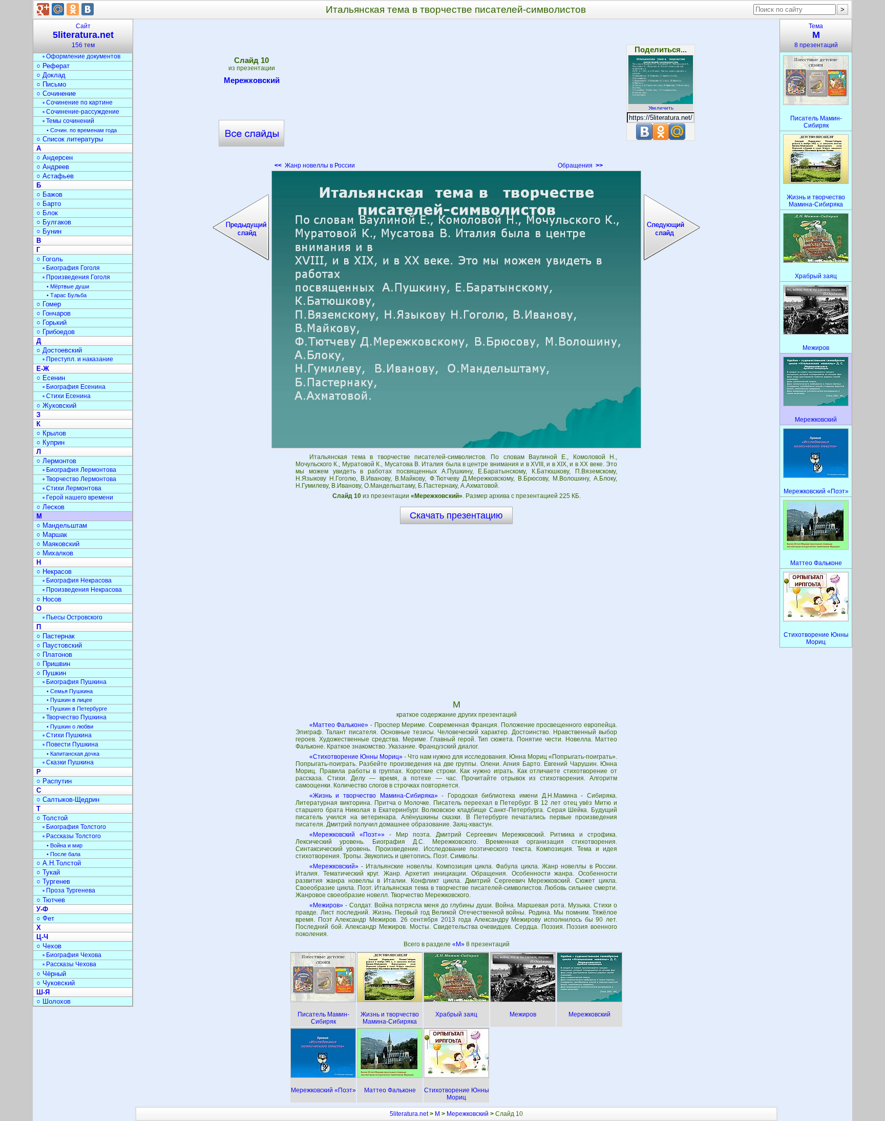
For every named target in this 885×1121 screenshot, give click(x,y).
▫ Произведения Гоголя (76, 277)
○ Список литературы (69, 139)
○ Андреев (52, 167)
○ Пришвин (53, 664)
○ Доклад (51, 75)
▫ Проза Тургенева (69, 890)
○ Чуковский (55, 983)
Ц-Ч (42, 937)
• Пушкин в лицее (69, 700)
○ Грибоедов (55, 332)
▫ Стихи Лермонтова (72, 488)
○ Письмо (51, 84)
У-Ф (42, 909)
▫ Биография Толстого (74, 827)
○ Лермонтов (56, 461)
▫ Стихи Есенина (67, 396)
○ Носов (48, 599)
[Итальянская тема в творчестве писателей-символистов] (456, 309)
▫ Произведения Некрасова (82, 589)
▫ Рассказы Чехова (69, 964)
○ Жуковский (56, 405)
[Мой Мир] (58, 9)
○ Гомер (48, 304)
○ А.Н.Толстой (58, 863)
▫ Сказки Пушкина (68, 762)
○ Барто (48, 203)
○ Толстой (52, 818)
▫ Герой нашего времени (78, 497)
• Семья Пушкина (70, 691)
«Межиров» (326, 905)
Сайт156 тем (83, 36)
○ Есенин (50, 378)
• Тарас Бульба (67, 295)
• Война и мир (64, 845)
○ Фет (45, 918)
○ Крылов (51, 433)
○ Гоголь (49, 259)
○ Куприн (50, 442)
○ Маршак (51, 534)
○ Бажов (49, 194)
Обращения (580, 165)
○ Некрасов (54, 571)
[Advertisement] (456, 97)
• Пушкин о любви (70, 726)
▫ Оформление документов (81, 56)
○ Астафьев (55, 176)
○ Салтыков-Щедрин (67, 799)
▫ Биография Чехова (72, 955)
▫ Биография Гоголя (71, 268)
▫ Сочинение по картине (78, 102)
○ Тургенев (53, 881)
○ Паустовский (59, 645)
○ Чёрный (51, 974)
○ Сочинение (56, 93)
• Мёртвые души (68, 286)
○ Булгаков (53, 222)
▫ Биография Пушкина (75, 682)
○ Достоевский (59, 350)
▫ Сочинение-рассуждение (81, 111)
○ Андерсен (54, 157)
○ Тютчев (50, 900)
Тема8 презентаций (816, 36)
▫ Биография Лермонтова (79, 469)
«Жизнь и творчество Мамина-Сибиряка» (373, 795)
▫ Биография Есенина (74, 386)
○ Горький (51, 322)
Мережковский (252, 80)
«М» (459, 944)
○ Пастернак (55, 636)
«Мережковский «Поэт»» (347, 834)
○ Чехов (48, 946)
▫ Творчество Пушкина (75, 717)
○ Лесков (50, 507)
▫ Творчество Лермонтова (79, 479)
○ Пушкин (51, 673)
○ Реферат (53, 66)
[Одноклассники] (73, 9)
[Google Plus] (43, 9)
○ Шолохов (53, 1001)
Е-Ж (42, 368)
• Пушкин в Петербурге (77, 708)
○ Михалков (54, 553)
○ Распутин (54, 781)
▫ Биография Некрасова (77, 580)
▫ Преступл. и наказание (78, 359)
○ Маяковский (57, 544)
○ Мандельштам (61, 525)
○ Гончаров (53, 313)
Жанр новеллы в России (315, 165)
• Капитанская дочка (73, 754)
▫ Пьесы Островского (72, 617)
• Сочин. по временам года (82, 130)
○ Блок (47, 213)
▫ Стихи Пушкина (67, 735)
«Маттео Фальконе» (339, 725)
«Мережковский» (334, 866)
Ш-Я (43, 992)
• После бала (63, 854)
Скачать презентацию (456, 515)
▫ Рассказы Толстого (72, 836)
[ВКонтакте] (87, 9)
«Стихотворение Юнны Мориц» (356, 756)
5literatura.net (409, 1113)
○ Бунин (48, 231)
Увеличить (660, 108)
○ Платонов (54, 654)
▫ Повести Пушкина (70, 744)
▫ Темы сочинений (68, 120)
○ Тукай (48, 872)
